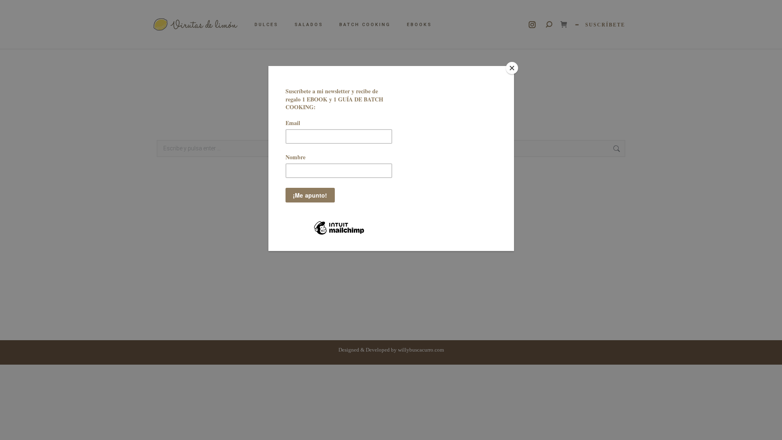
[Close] (512, 68)
